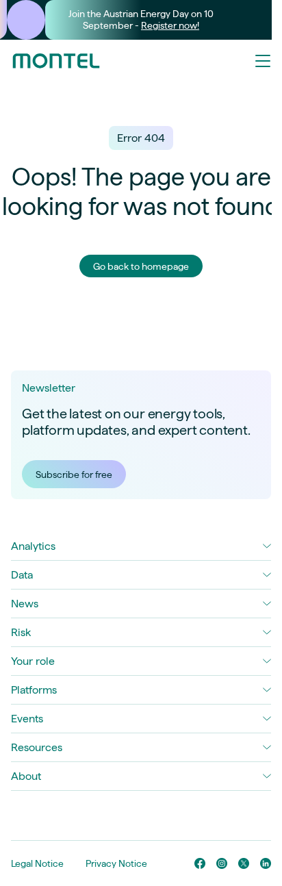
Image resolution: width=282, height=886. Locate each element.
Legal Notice (37, 863)
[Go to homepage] (56, 60)
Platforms (34, 690)
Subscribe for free (74, 474)
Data (22, 575)
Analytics (33, 546)
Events (27, 718)
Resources (36, 747)
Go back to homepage (141, 266)
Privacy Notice (116, 863)
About (26, 776)
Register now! (170, 25)
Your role (33, 661)
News (24, 603)
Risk (21, 632)
